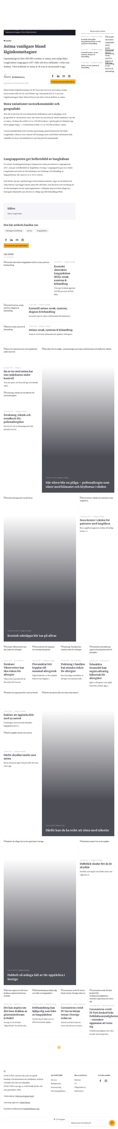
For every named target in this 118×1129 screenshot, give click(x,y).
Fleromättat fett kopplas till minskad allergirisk (44, 668)
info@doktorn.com (31, 1109)
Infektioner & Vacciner (79, 1004)
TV (75, 1083)
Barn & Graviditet (19, 660)
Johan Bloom (25, 1102)
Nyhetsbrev (79, 1091)
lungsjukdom (42, 230)
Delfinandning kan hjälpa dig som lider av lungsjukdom (44, 1011)
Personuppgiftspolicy (59, 1091)
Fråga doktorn (80, 1087)
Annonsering (56, 1087)
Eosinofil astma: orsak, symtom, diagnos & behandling (89, 54)
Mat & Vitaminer (104, 661)
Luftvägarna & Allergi (14, 230)
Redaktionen (56, 1083)
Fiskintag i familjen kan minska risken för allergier (73, 668)
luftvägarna (18, 368)
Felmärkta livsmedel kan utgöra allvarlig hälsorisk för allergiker (98, 671)
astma (29, 230)
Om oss (54, 1080)
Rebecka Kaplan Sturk (24, 1096)
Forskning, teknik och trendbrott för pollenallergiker (17, 418)
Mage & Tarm (17, 1004)
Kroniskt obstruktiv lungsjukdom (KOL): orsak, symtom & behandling (91, 41)
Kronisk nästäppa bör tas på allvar (31, 636)
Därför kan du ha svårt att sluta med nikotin (77, 830)
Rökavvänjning (60, 825)
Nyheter (77, 1080)
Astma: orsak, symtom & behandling (51, 330)
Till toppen (60, 1119)
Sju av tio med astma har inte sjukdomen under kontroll (18, 375)
